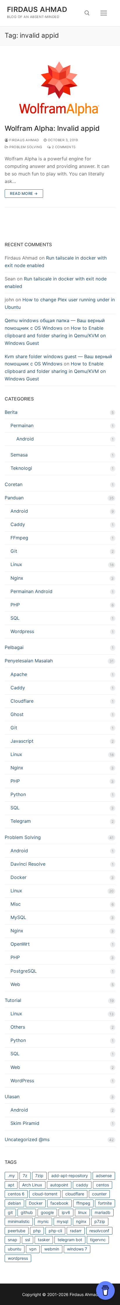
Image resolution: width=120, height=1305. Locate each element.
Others (17, 1027)
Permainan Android (31, 591)
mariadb (102, 1212)
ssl (27, 1239)
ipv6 (66, 1212)
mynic (43, 1221)
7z (25, 1175)
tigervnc (98, 1239)
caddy (82, 1184)
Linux (16, 564)
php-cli (55, 1230)
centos (102, 1184)
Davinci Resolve (27, 864)
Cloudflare (21, 701)
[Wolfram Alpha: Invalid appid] (60, 88)
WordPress (22, 1080)
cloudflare (74, 1193)
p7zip (99, 1221)
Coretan (13, 484)
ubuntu (14, 1248)
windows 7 (77, 1248)
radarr (76, 1230)
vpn (32, 1248)
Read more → (24, 193)
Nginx (16, 578)
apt (11, 1184)
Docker (18, 877)
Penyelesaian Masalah (29, 661)
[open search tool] (87, 13)
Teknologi (21, 468)
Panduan (14, 498)
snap (12, 1239)
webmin (51, 1248)
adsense (104, 1175)
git (10, 1212)
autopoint (59, 1184)
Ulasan (12, 1096)
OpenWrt (20, 944)
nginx (81, 1221)
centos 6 (16, 1193)
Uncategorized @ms (27, 1139)
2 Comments (63, 147)
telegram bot (70, 1239)
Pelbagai (14, 647)
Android (25, 439)
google (47, 1212)
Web (15, 984)
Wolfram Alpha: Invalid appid (52, 128)
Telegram (20, 821)
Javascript (21, 741)
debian (14, 1203)
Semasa (19, 455)
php (37, 1230)
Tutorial (13, 1000)
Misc (15, 904)
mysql (62, 1221)
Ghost (17, 714)
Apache (18, 674)
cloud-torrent (44, 1193)
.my (11, 1175)
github (27, 1212)
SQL (15, 618)
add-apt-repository (69, 1175)
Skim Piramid (24, 1123)
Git (13, 551)
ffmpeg (83, 1203)
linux (82, 1212)
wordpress (18, 1258)
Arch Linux (32, 1184)
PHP (15, 605)
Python (18, 794)
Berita (11, 412)
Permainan (21, 425)
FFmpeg (19, 538)
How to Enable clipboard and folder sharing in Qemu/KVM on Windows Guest (55, 335)
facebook (59, 1203)
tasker (44, 1239)
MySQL (18, 917)
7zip (39, 1175)
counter (99, 1193)
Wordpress (22, 631)
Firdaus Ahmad (37, 9)
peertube (16, 1230)
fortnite (105, 1203)
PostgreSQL (23, 971)
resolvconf (99, 1230)
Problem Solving (25, 147)
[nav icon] (103, 13)
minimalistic (19, 1221)
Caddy (17, 524)
